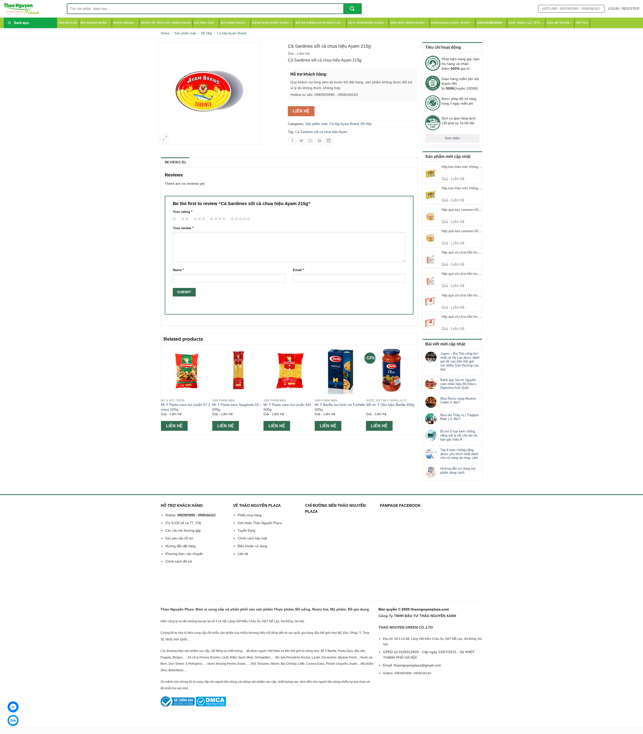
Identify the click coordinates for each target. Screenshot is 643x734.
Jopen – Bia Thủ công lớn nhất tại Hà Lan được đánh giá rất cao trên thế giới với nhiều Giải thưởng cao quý (459, 361)
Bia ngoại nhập (94, 23)
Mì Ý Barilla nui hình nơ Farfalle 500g (340, 407)
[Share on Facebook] (292, 141)
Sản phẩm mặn (489, 23)
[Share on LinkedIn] (329, 141)
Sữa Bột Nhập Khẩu (407, 23)
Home (165, 33)
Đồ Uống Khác (233, 23)
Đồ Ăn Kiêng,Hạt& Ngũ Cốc (319, 23)
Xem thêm (452, 138)
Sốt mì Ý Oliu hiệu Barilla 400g (390, 405)
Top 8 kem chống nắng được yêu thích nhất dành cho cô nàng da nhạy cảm (459, 454)
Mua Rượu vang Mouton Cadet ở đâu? (458, 400)
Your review (183, 228)
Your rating (182, 212)
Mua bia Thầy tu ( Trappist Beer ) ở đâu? (459, 417)
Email (298, 270)
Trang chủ (68, 23)
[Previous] (164, 389)
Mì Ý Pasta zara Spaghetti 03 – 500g (237, 407)
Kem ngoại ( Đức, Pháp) (450, 23)
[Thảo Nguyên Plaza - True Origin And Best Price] (31, 9)
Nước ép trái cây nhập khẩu (166, 23)
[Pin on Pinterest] (319, 141)
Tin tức (582, 23)
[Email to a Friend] (310, 141)
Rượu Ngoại (124, 23)
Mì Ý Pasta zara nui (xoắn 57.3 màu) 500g (185, 407)
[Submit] (352, 9)
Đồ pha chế (204, 23)
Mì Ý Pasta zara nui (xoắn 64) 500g (287, 407)
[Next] (414, 389)
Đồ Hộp (206, 33)
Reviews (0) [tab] (175, 162)
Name (178, 270)
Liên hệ (301, 111)
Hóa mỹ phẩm (558, 23)
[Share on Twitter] (301, 141)
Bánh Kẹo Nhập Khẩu (270, 23)
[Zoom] (165, 138)
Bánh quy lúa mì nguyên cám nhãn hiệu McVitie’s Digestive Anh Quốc (458, 384)
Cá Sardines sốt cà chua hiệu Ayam (321, 132)
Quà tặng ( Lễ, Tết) (524, 23)
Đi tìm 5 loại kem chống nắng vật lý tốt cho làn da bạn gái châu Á (458, 435)
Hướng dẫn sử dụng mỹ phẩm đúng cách (457, 470)
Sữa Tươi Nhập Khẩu (366, 23)
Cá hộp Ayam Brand (231, 33)
